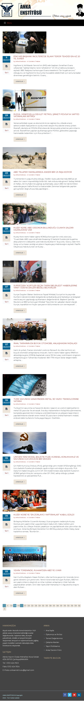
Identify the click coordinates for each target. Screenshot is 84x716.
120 (28, 606)
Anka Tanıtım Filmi (53, 650)
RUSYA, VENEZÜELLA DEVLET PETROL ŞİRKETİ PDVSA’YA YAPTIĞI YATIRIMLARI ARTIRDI (46, 115)
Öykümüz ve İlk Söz (54, 634)
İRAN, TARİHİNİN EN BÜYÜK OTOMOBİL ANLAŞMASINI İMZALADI (45, 343)
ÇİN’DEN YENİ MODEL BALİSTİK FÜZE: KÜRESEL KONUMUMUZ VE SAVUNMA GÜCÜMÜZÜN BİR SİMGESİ (46, 458)
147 (61, 606)
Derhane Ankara (22, 702)
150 (65, 606)
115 (18, 606)
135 (47, 606)
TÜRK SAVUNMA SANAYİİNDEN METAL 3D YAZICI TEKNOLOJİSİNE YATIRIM (46, 400)
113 (11, 606)
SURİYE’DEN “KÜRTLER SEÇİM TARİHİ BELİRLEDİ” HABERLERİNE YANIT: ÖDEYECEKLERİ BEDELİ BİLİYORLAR (45, 286)
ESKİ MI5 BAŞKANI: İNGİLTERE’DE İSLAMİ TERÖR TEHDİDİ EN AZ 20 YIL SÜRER (47, 57)
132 (43, 606)
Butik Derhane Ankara (8, 702)
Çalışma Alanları (52, 642)
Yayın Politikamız (53, 646)
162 (79, 606)
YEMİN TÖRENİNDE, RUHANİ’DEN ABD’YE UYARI (37, 570)
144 (57, 606)
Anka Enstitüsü (21, 61)
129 (39, 606)
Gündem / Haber (34, 61)
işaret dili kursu (34, 702)
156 (72, 606)
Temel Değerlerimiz (54, 638)
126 (36, 606)
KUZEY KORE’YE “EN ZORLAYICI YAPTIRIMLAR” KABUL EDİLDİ (44, 515)
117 (25, 606)
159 (75, 606)
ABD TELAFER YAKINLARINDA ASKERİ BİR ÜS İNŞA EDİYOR (43, 172)
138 (50, 606)
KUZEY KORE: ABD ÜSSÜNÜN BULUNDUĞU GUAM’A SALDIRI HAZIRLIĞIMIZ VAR (44, 229)
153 (68, 606)
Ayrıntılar (19, 81)
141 (54, 606)
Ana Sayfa (50, 630)
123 (32, 606)
